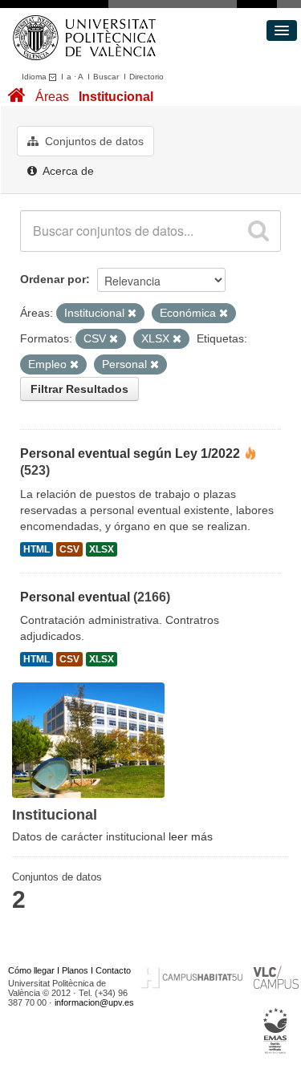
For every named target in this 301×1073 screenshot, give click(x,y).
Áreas (52, 96)
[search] (258, 231)
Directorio (146, 76)
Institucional (116, 96)
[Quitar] (132, 313)
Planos (75, 970)
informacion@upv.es (94, 1002)
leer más (191, 836)
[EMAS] (275, 1031)
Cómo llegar (31, 970)
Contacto (113, 970)
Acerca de (67, 170)
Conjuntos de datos (93, 141)
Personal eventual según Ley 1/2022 (130, 453)
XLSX (101, 549)
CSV (69, 549)
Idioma (35, 76)
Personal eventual (75, 597)
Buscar (106, 76)
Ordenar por (53, 279)
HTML (36, 549)
